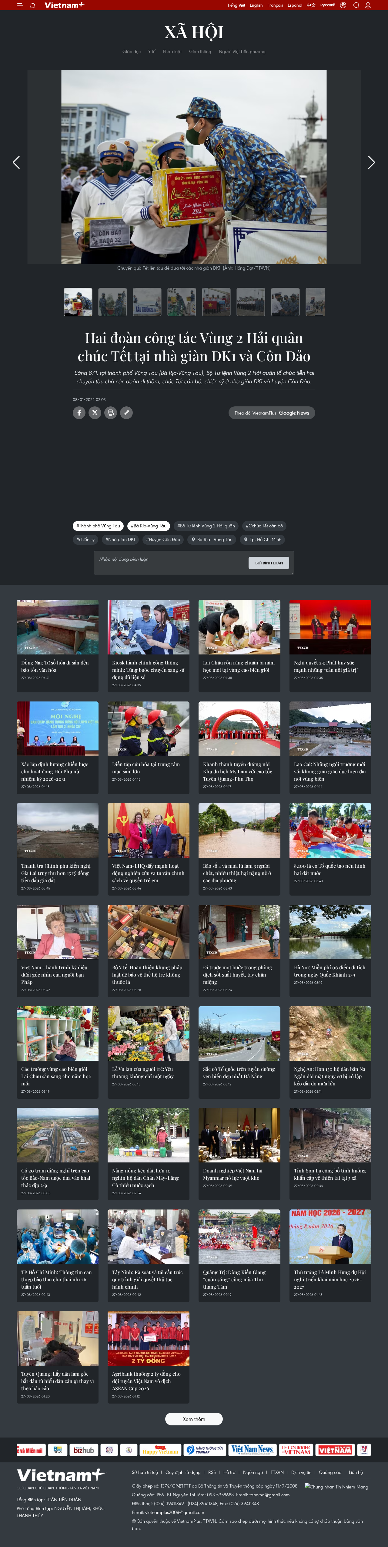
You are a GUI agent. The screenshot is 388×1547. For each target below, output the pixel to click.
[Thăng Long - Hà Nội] (343, 5)
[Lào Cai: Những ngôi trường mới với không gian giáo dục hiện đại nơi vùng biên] (330, 728)
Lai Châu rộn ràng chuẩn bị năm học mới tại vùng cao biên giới (239, 666)
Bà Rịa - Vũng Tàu (214, 539)
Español (295, 5)
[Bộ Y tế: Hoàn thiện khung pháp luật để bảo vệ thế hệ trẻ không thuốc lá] (148, 932)
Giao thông (200, 51)
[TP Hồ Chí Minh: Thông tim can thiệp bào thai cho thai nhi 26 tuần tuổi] (58, 1236)
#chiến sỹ (85, 539)
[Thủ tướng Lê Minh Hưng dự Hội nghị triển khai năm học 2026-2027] (330, 1236)
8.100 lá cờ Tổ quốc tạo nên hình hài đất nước (330, 869)
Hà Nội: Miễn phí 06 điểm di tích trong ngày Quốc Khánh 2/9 (330, 971)
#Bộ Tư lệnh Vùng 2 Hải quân (206, 526)
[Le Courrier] (296, 1450)
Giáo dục (131, 51)
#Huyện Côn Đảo (163, 539)
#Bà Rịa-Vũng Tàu (148, 526)
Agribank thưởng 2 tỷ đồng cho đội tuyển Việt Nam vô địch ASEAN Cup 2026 (146, 1380)
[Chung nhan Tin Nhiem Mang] (338, 1486)
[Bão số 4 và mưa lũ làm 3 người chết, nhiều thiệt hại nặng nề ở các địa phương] (239, 830)
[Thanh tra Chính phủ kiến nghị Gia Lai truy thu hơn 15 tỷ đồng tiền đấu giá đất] (58, 830)
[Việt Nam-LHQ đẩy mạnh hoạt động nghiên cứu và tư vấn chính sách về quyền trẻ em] (148, 830)
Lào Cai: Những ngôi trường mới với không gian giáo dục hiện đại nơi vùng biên (330, 771)
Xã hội (194, 31)
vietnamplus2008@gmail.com (174, 1512)
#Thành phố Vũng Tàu (98, 526)
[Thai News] (129, 1450)
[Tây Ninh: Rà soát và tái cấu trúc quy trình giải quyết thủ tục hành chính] (148, 1236)
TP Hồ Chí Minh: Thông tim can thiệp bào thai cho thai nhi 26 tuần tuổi (56, 1279)
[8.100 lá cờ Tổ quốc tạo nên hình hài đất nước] (330, 830)
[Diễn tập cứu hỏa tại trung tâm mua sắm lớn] (148, 728)
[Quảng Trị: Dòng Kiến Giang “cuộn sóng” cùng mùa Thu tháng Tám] (239, 1236)
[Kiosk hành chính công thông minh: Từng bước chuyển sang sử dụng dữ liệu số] (148, 627)
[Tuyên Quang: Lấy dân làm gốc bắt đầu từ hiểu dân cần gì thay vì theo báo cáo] (58, 1338)
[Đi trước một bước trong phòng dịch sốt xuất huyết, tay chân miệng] (239, 932)
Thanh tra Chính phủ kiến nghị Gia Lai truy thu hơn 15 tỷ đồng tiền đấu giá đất (56, 873)
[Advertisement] (194, 467)
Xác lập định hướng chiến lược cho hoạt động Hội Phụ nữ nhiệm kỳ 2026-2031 (54, 771)
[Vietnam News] (252, 1450)
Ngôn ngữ (253, 1472)
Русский (327, 5)
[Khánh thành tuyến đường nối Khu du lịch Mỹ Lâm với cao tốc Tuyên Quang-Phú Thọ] (239, 728)
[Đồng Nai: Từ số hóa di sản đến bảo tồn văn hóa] (58, 627)
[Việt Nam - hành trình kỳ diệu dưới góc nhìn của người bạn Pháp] (58, 932)
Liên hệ (356, 1472)
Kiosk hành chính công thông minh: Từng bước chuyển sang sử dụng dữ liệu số (148, 669)
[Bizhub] (84, 1450)
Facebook (79, 412)
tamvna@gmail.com (269, 1495)
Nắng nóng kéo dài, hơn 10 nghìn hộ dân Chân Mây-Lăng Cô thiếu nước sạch (145, 1177)
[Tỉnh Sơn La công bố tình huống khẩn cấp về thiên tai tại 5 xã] (330, 1135)
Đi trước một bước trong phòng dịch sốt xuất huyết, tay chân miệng (237, 974)
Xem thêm (194, 1418)
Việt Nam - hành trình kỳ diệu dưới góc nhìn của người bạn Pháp (54, 974)
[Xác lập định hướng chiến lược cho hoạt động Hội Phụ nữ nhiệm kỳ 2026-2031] (58, 728)
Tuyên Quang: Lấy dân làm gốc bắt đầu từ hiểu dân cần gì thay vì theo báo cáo (57, 1380)
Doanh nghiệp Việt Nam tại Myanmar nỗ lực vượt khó (233, 1174)
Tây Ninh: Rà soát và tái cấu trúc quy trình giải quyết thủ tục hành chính (147, 1279)
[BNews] (58, 1450)
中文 (311, 5)
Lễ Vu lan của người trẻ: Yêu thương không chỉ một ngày (143, 1072)
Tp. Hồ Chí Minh (265, 539)
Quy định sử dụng (183, 1472)
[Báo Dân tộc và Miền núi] (24, 1450)
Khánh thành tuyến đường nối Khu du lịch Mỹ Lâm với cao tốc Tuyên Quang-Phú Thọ (237, 771)
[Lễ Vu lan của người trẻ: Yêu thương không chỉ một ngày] (148, 1033)
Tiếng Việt (236, 5)
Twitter (95, 412)
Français (275, 5)
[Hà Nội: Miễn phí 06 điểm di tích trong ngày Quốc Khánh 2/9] (330, 932)
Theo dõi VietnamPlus (255, 413)
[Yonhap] (204, 1450)
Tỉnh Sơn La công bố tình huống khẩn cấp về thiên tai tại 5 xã (330, 1174)
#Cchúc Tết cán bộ (264, 526)
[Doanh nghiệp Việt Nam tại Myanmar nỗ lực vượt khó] (239, 1135)
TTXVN (277, 1472)
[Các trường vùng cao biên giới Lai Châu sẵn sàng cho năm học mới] (58, 1033)
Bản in (110, 412)
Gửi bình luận (269, 563)
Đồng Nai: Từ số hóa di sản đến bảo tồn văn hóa (55, 666)
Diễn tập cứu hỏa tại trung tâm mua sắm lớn (146, 768)
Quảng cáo (330, 1472)
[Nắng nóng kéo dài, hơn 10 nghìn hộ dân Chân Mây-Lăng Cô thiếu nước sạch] (148, 1135)
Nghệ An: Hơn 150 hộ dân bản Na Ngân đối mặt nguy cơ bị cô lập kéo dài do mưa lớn (329, 1076)
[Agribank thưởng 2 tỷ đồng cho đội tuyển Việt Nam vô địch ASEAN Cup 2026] (148, 1338)
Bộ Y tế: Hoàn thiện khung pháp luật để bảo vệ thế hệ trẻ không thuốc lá (147, 974)
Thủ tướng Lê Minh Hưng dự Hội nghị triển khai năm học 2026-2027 (330, 1279)
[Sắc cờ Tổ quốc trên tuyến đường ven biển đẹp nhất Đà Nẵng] (239, 1033)
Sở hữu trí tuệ (145, 1472)
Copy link (126, 412)
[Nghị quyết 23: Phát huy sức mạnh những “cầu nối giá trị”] (330, 627)
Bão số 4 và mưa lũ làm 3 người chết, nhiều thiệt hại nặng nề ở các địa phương (237, 873)
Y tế (152, 51)
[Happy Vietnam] (160, 1450)
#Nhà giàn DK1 (120, 539)
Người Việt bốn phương (242, 51)
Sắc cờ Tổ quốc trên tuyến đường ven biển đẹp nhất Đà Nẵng (239, 1072)
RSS (212, 1472)
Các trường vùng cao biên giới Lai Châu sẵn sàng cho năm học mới (56, 1076)
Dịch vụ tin (301, 1472)
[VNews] (364, 1450)
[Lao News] (109, 1450)
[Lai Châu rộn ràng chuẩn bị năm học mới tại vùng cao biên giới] (239, 627)
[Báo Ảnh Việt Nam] (335, 1450)
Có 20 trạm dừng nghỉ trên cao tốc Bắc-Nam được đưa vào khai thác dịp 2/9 (55, 1177)
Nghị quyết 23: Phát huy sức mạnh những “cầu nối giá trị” (326, 666)
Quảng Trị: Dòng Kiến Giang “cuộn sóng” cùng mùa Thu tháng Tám (234, 1279)
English (256, 5)
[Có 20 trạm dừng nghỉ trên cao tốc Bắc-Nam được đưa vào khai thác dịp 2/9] (58, 1135)
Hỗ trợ (229, 1472)
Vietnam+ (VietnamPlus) (65, 5)
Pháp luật (172, 51)
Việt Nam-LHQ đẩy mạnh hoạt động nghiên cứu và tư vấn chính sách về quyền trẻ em (148, 873)
